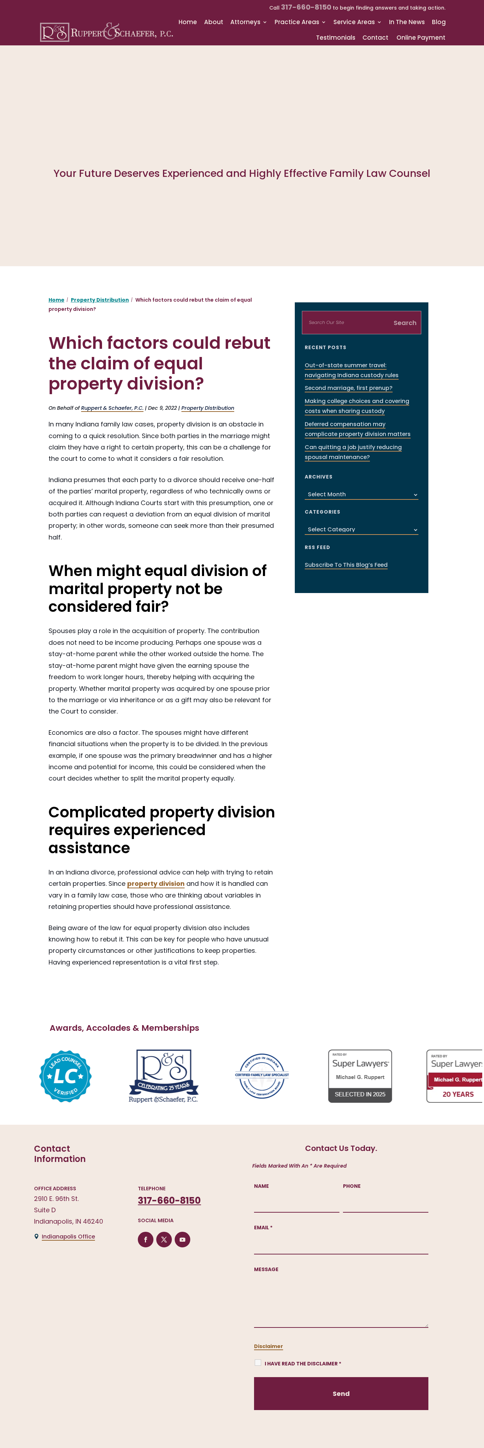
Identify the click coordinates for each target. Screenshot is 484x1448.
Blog (439, 22)
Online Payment (420, 38)
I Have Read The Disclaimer (303, 1363)
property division (156, 883)
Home (188, 22)
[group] (51, 1076)
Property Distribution (207, 408)
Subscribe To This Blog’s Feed (346, 565)
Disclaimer (268, 1346)
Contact (375, 38)
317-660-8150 (306, 7)
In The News (407, 22)
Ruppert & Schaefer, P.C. (112, 408)
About (213, 22)
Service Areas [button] (354, 22)
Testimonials (335, 38)
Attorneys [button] (245, 22)
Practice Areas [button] (297, 22)
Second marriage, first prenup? (349, 388)
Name (261, 1186)
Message (266, 1269)
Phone (352, 1186)
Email (263, 1227)
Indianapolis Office (68, 1236)
